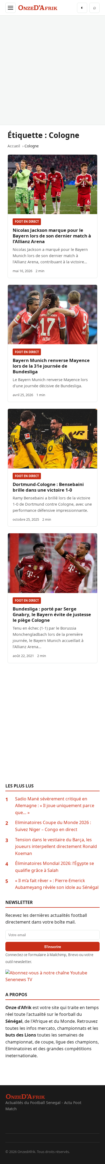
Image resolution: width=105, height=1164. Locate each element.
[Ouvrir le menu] (10, 8)
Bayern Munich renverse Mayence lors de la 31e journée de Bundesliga (51, 366)
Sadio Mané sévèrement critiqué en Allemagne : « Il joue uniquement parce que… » (54, 805)
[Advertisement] (52, 70)
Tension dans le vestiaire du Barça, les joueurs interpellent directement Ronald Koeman (56, 846)
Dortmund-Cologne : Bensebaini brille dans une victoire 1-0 (48, 487)
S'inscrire (52, 947)
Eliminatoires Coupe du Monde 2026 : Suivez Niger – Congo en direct (53, 825)
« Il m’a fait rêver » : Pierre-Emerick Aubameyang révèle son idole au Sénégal (57, 884)
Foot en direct (27, 221)
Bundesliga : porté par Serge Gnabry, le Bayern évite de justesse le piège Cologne (52, 614)
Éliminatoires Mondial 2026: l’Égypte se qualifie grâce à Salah (54, 866)
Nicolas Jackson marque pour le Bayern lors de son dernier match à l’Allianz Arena (52, 235)
